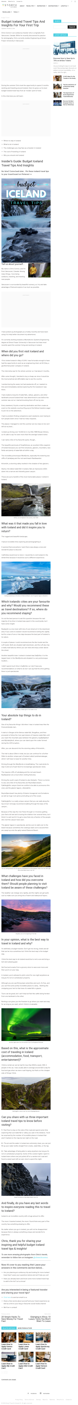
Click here (7, 1297)
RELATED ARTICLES (9, 1328)
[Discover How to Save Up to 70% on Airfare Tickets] (65, 47)
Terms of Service (29, 1399)
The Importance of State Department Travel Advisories (68, 94)
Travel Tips (30, 6)
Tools (16, 12)
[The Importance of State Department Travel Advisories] (57, 95)
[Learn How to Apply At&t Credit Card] (25, 1357)
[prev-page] (2, 1372)
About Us (45, 1399)
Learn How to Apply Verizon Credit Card (41, 1366)
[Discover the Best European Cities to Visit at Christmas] (57, 103)
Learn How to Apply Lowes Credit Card (24, 1346)
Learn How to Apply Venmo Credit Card (6, 1346)
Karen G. (55, 63)
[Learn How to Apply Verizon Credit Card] (43, 1357)
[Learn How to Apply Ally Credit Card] (8, 1357)
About (22, 6)
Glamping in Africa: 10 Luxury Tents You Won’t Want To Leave (40, 1319)
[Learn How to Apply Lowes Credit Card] (25, 1337)
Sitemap (38, 1399)
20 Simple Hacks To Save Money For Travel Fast (12, 1319)
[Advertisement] (26, 64)
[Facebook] (71, 1)
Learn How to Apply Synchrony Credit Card (42, 1346)
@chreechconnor (40, 1257)
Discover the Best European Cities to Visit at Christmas (68, 103)
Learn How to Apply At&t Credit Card (25, 1366)
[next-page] (6, 1372)
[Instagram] (75, 1)
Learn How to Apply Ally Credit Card (8, 1366)
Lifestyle (64, 6)
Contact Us (19, 1)
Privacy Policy (19, 1399)
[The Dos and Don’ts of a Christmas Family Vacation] (57, 86)
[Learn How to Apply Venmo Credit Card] (8, 1337)
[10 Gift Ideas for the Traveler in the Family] (57, 78)
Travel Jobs (6, 12)
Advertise (3, 1)
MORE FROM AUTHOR (25, 1328)
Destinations (53, 6)
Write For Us (11, 1)
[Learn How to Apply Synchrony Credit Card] (43, 1337)
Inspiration (41, 6)
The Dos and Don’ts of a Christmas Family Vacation (69, 86)
